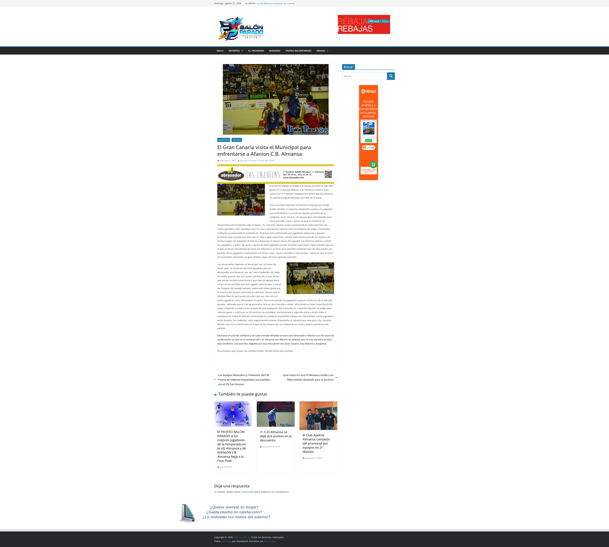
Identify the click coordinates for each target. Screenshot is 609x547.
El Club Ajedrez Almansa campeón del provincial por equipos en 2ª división (316, 443)
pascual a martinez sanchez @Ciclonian (257, 160)
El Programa (256, 50)
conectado (247, 492)
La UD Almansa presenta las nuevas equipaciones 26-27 (276, 5)
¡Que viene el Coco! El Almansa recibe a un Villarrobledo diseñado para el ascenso (308, 377)
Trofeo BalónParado (298, 50)
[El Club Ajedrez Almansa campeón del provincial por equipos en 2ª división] (318, 403)
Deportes (234, 50)
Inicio (220, 50)
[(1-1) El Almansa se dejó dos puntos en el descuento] (276, 403)
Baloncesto (224, 140)
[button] (241, 51)
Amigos (320, 50)
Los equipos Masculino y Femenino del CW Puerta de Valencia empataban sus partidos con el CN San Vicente (244, 379)
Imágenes (274, 50)
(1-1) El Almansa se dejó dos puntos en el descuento (275, 436)
